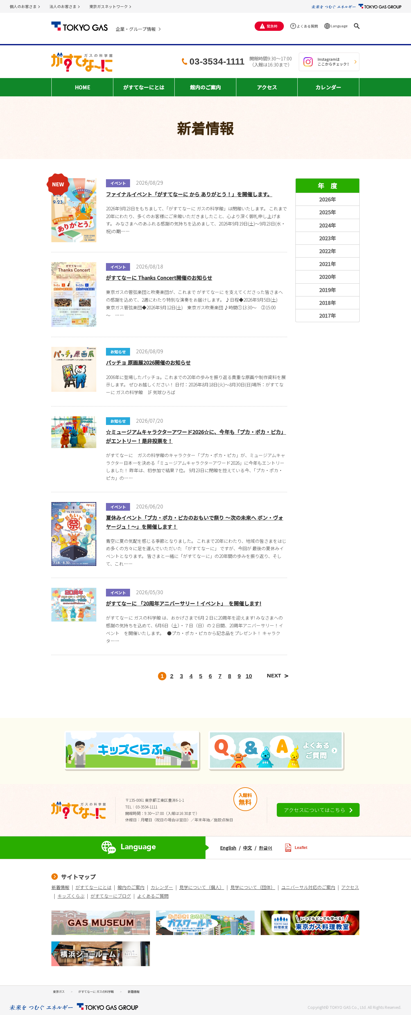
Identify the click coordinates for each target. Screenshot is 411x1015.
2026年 (327, 199)
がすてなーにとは (93, 887)
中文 (247, 847)
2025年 (327, 212)
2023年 (327, 238)
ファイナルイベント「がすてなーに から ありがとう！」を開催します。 (189, 194)
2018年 (327, 302)
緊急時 (272, 26)
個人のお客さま (23, 6)
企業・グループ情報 (136, 29)
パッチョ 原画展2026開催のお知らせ (148, 362)
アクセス (350, 887)
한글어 (265, 847)
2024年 (327, 225)
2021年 (327, 264)
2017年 (327, 315)
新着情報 (60, 887)
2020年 (327, 276)
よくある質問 (307, 26)
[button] (357, 26)
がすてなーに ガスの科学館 (96, 991)
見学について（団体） (252, 887)
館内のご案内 (131, 887)
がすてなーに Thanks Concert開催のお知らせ (159, 277)
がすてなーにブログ (111, 896)
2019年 (327, 290)
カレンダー (162, 887)
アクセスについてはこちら (314, 810)
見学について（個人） (201, 887)
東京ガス (59, 991)
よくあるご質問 (153, 896)
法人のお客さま (62, 6)
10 (249, 676)
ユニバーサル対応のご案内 (308, 887)
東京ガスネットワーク (108, 6)
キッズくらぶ (70, 896)
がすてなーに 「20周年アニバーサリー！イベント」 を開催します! (183, 603)
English (228, 847)
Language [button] (339, 25)
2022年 (327, 251)
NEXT (279, 676)
